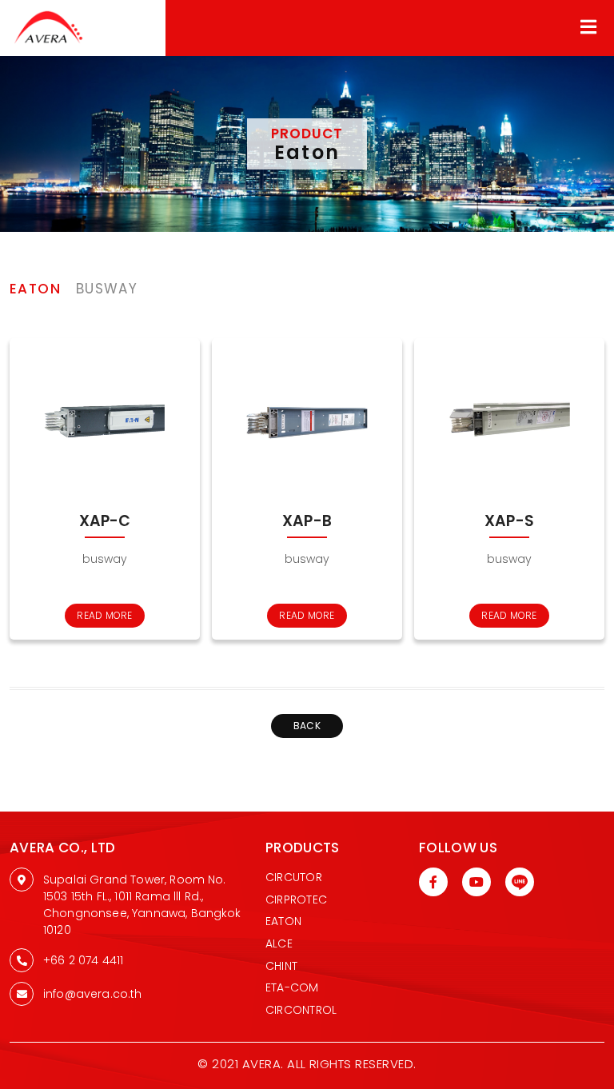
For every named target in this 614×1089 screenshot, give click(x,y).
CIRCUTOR (293, 877)
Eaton (283, 921)
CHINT (281, 966)
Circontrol (301, 1010)
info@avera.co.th (92, 994)
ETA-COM (292, 987)
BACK (307, 725)
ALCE (279, 943)
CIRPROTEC (296, 900)
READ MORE (104, 615)
